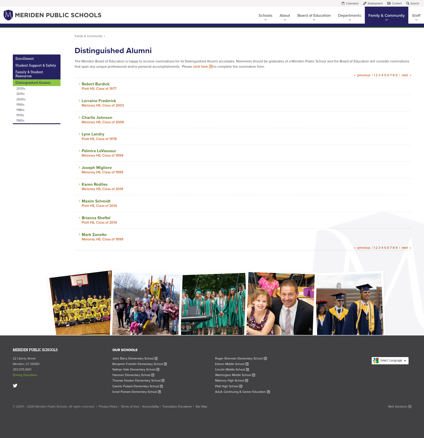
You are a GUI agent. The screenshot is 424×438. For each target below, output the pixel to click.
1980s (20, 110)
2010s (20, 94)
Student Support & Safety (35, 65)
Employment (375, 3)
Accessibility (150, 406)
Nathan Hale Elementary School (135, 369)
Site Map (201, 406)
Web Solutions (399, 406)
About (285, 15)
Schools (265, 15)
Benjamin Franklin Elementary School (139, 364)
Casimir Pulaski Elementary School (137, 386)
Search (415, 3)
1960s (20, 120)
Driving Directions (25, 375)
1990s (20, 104)
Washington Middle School (235, 375)
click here (201, 66)
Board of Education (314, 15)
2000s (21, 99)
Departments (349, 15)
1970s (20, 115)
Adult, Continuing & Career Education (242, 391)
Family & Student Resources (29, 74)
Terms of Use (130, 406)
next (405, 75)
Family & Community (386, 15)
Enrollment (24, 58)
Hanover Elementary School (133, 375)
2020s (20, 88)
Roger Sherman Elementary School (241, 358)
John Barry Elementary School (135, 358)
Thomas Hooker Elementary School (138, 380)
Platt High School (228, 386)
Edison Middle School (231, 364)
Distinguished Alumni (33, 82)
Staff (416, 15)
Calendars (352, 3)
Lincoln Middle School (232, 369)
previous (363, 75)
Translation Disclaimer (177, 406)
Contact (397, 3)
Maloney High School (231, 380)
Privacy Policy (108, 406)
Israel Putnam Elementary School (136, 391)
